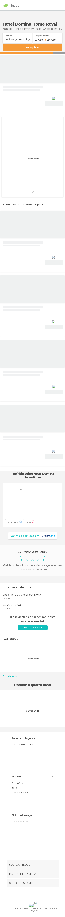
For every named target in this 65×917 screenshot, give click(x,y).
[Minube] (11, 5)
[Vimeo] (36, 895)
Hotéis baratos (20, 821)
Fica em (16, 776)
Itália (14, 787)
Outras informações (23, 815)
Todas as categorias (23, 738)
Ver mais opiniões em (24, 535)
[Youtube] (40, 895)
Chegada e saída (42, 35)
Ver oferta (54, 103)
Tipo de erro (10, 676)
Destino (8, 35)
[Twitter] (31, 895)
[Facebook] (27, 895)
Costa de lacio (20, 792)
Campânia (17, 783)
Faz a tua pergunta (33, 627)
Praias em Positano (22, 744)
